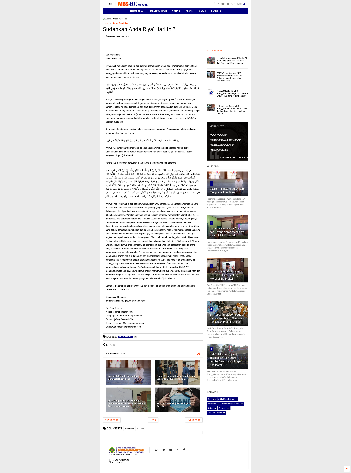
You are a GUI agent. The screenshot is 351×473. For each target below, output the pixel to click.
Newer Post (111, 420)
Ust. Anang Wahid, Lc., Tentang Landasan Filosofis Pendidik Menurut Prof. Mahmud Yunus (127, 403)
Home (105, 23)
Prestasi (222, 408)
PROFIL (189, 11)
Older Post (193, 420)
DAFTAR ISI (216, 11)
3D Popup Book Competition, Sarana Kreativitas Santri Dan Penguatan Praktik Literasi (227, 318)
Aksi (209, 399)
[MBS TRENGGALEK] (133, 5)
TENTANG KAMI (137, 11)
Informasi (212, 404)
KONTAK (202, 11)
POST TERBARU (215, 50)
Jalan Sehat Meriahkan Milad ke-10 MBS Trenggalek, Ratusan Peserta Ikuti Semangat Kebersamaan (232, 60)
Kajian (210, 408)
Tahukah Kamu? (215, 413)
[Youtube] (223, 4)
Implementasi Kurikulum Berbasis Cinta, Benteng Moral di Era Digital (224, 275)
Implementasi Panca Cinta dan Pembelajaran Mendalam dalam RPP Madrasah (227, 232)
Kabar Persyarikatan (231, 404)
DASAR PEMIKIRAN (158, 11)
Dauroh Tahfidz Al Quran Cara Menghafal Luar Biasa (123, 377)
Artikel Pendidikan (120, 23)
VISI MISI (176, 11)
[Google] (233, 4)
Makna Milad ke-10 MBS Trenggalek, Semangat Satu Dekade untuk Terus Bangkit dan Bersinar (232, 93)
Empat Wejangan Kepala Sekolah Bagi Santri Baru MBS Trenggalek (176, 377)
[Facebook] (214, 4)
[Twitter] (228, 4)
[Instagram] (218, 4)
